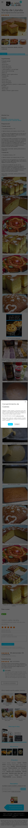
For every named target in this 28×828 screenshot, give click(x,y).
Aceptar (10, 424)
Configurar (17, 424)
